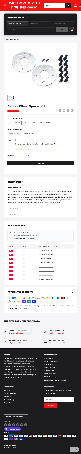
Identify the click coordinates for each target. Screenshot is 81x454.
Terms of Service (49, 367)
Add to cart (40, 163)
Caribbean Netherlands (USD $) (14, 416)
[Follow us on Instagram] (17, 424)
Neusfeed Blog (9, 400)
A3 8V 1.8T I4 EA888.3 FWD (46, 275)
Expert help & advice (16, 333)
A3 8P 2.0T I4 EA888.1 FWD (46, 258)
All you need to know (16, 343)
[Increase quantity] (28, 155)
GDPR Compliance (50, 377)
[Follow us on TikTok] (25, 424)
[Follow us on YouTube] (21, 424)
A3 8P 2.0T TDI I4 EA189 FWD (46, 267)
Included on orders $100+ (57, 333)
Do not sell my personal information (55, 380)
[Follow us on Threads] (13, 424)
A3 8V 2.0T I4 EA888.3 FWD (46, 279)
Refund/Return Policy (51, 361)
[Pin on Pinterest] (64, 110)
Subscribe (50, 405)
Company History (10, 393)
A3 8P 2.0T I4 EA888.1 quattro (46, 262)
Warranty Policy (49, 371)
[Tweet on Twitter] (68, 110)
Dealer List (7, 396)
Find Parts (62, 30)
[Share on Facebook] (60, 110)
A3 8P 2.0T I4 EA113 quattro (46, 254)
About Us (7, 390)
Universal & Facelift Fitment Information (25, 238)
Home (6, 39)
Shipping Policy (49, 364)
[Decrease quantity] (17, 155)
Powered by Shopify (10, 447)
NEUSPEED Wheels (13, 111)
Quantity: (10, 155)
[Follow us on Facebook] (5, 424)
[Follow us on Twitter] (9, 424)
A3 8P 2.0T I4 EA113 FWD (45, 250)
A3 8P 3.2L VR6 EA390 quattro (46, 271)
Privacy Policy (48, 358)
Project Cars (8, 403)
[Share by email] (72, 110)
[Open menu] (5, 5)
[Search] (68, 5)
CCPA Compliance (50, 374)
